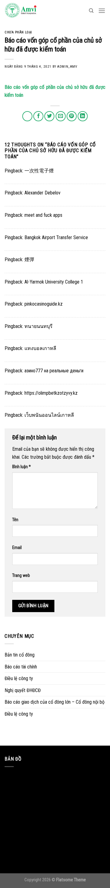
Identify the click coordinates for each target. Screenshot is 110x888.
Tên (15, 519)
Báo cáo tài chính (21, 667)
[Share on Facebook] (38, 116)
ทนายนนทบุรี (38, 326)
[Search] (91, 11)
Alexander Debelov (42, 193)
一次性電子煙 (39, 171)
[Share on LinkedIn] (83, 116)
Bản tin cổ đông (20, 655)
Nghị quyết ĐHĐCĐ (23, 690)
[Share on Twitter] (49, 116)
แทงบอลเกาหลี (40, 348)
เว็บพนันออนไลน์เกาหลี (49, 415)
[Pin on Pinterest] (72, 116)
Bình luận (21, 466)
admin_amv (67, 67)
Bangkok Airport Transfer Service (56, 237)
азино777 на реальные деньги (53, 371)
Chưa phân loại (18, 32)
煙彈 (29, 259)
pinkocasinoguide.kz (43, 304)
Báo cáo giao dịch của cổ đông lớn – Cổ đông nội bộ (55, 702)
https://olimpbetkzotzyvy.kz (51, 393)
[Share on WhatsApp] (27, 116)
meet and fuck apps (43, 215)
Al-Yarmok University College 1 (53, 282)
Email (17, 547)
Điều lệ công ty (19, 678)
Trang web (21, 575)
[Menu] (101, 10)
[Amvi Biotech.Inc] (35, 10)
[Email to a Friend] (61, 116)
